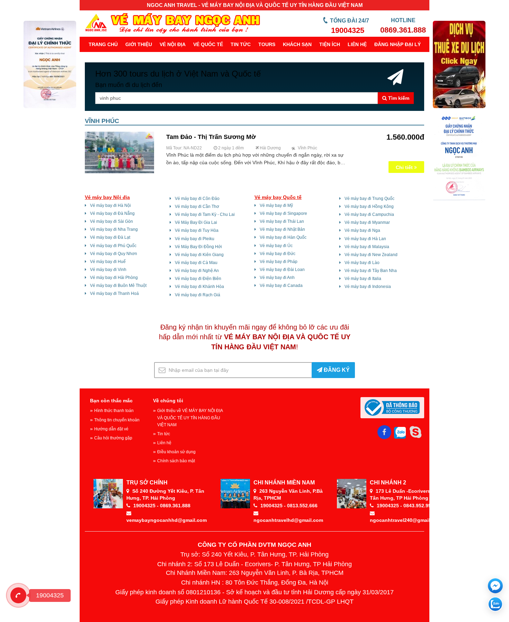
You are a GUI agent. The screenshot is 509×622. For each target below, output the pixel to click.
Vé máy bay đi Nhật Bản (282, 229)
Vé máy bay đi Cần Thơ (197, 206)
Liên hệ (357, 44)
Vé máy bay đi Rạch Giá (197, 294)
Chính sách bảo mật (176, 460)
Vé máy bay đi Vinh (108, 269)
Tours (266, 44)
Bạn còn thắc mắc (111, 400)
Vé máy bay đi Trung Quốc (369, 198)
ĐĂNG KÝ (336, 370)
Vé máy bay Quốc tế (278, 197)
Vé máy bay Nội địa (107, 197)
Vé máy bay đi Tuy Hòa (196, 230)
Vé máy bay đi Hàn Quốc (283, 237)
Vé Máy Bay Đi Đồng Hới (198, 246)
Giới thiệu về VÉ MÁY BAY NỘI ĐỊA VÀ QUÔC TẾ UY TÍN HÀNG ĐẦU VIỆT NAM (190, 417)
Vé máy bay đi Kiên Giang (199, 254)
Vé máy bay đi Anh (277, 277)
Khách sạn (297, 44)
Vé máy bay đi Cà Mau (196, 262)
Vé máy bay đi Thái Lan (282, 221)
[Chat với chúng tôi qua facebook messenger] (495, 585)
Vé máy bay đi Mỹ (276, 205)
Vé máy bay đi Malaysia (367, 246)
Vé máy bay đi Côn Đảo (197, 198)
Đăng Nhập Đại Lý (397, 44)
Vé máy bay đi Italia (363, 278)
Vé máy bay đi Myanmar (367, 222)
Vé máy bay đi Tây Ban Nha (371, 270)
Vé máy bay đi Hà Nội (110, 205)
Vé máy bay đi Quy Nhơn (113, 253)
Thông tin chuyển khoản (117, 420)
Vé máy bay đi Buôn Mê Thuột (118, 285)
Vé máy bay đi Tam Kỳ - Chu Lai (205, 214)
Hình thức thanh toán (114, 410)
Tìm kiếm (398, 98)
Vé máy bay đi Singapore (283, 213)
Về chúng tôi (168, 400)
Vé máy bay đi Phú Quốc (113, 245)
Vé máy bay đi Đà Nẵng (112, 213)
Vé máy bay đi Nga (362, 230)
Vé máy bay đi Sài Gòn (111, 221)
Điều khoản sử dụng (176, 451)
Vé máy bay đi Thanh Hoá (114, 293)
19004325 (347, 30)
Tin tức (241, 44)
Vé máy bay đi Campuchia (369, 214)
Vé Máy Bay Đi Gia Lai (196, 222)
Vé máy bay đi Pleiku (194, 238)
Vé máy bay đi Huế (108, 261)
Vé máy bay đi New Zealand (371, 254)
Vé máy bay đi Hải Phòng (114, 277)
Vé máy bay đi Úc (276, 245)
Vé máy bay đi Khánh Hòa (199, 286)
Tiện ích (329, 44)
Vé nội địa (173, 44)
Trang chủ (103, 44)
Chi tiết (405, 167)
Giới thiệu (138, 44)
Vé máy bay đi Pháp (278, 261)
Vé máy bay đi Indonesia (368, 286)
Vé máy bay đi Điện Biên (198, 278)
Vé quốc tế (208, 44)
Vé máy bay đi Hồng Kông (369, 206)
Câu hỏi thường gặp (113, 438)
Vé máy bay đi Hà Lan (365, 238)
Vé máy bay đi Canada (281, 285)
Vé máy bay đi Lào (362, 262)
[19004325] (18, 595)
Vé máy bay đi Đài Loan (282, 269)
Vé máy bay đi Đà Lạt (110, 237)
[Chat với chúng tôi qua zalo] (495, 604)
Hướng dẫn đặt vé (111, 429)
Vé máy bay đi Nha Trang (114, 229)
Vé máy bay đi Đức (277, 253)
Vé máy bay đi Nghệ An (197, 270)
